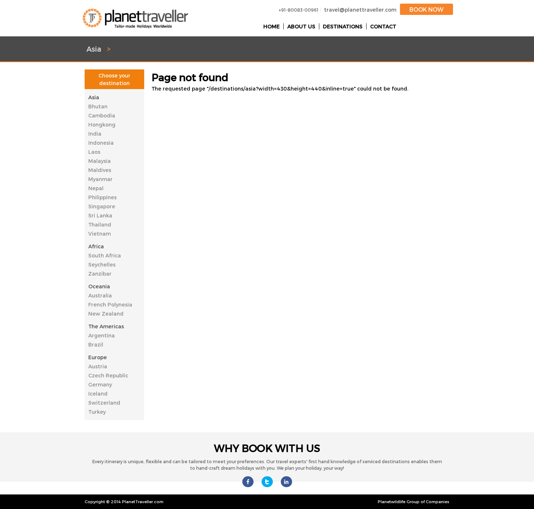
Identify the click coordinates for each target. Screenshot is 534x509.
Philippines (102, 197)
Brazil (95, 344)
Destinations (343, 26)
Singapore (101, 206)
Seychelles (102, 264)
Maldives (99, 170)
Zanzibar (100, 273)
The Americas (106, 326)
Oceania (99, 286)
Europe (97, 357)
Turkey (97, 412)
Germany (100, 384)
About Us (301, 26)
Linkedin (286, 481)
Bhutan (98, 106)
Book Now (426, 9)
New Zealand (106, 313)
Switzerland (104, 403)
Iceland (98, 393)
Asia (93, 97)
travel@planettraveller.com (360, 10)
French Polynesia (110, 304)
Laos (94, 152)
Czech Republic (108, 375)
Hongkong (102, 124)
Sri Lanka (100, 215)
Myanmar (100, 179)
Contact (383, 26)
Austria (97, 366)
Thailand (99, 224)
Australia (100, 295)
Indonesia (101, 143)
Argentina (101, 335)
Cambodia (101, 115)
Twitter (267, 481)
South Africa (104, 255)
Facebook (248, 481)
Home (271, 26)
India (94, 134)
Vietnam (99, 234)
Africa (96, 246)
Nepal (96, 188)
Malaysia (99, 161)
